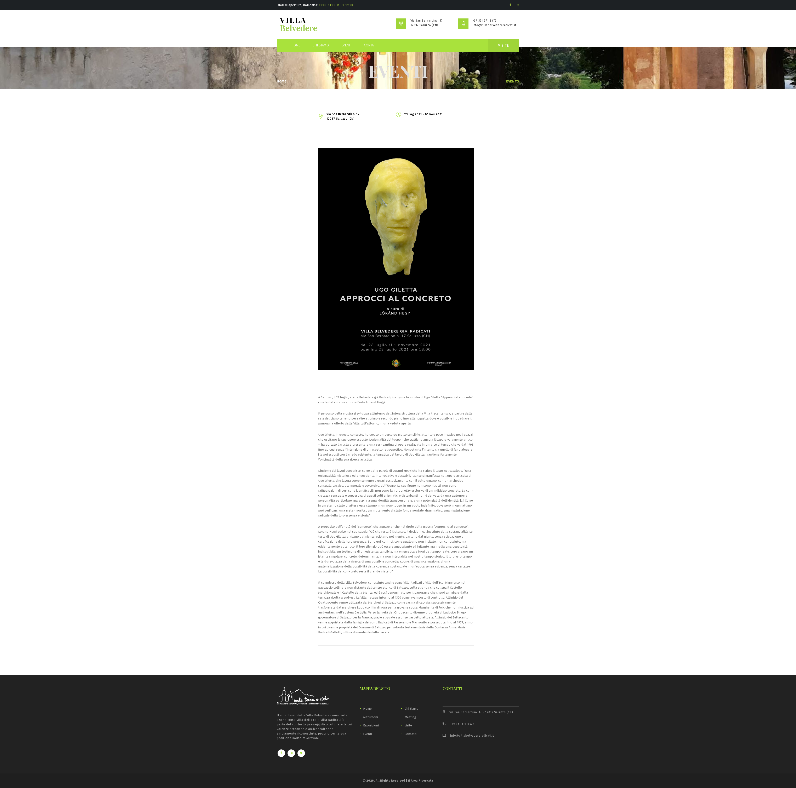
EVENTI (346, 45)
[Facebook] (510, 5)
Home (281, 81)
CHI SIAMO (321, 45)
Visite (408, 725)
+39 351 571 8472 (484, 20)
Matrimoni (370, 717)
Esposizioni (371, 725)
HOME (295, 45)
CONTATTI (371, 45)
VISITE (503, 45)
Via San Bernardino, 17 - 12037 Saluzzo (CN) (481, 712)
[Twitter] (301, 753)
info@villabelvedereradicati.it (494, 25)
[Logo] (298, 24)
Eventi (367, 734)
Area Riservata (421, 780)
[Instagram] (518, 5)
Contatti (410, 734)
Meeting (410, 717)
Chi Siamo (412, 708)
